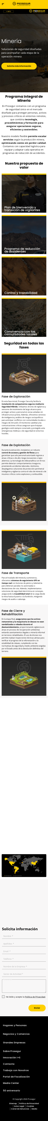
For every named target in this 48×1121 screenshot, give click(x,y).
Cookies (30, 1106)
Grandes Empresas (14, 1042)
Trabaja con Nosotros (16, 1070)
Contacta (9, 1064)
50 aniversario (11, 1090)
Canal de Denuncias (20, 1109)
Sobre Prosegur (12, 1051)
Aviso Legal (19, 1106)
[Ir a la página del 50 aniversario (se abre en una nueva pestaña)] (24, 11)
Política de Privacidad (35, 996)
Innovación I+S (11, 1057)
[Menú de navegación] (3, 4)
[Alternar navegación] (39, 4)
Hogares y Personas (15, 1025)
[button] (44, 4)
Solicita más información (19, 66)
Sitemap (13, 1103)
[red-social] (18, 1114)
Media (34, 1109)
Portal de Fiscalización (16, 1076)
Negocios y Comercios (16, 1034)
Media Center (11, 1083)
